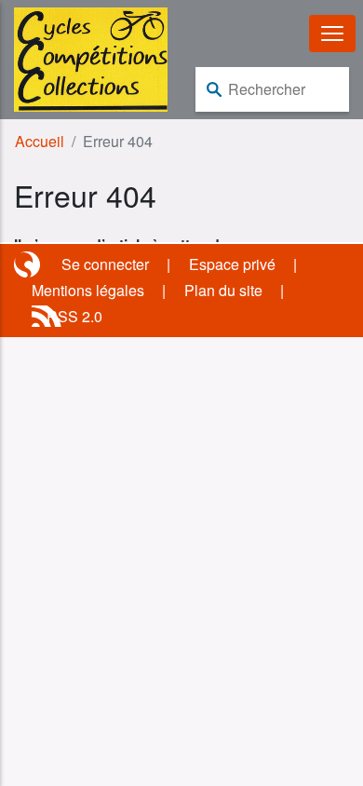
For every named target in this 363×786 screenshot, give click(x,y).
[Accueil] (91, 57)
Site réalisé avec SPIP (29, 264)
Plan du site (223, 290)
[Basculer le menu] (332, 33)
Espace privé (232, 264)
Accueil (39, 141)
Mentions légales (88, 290)
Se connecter (105, 264)
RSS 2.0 (74, 316)
